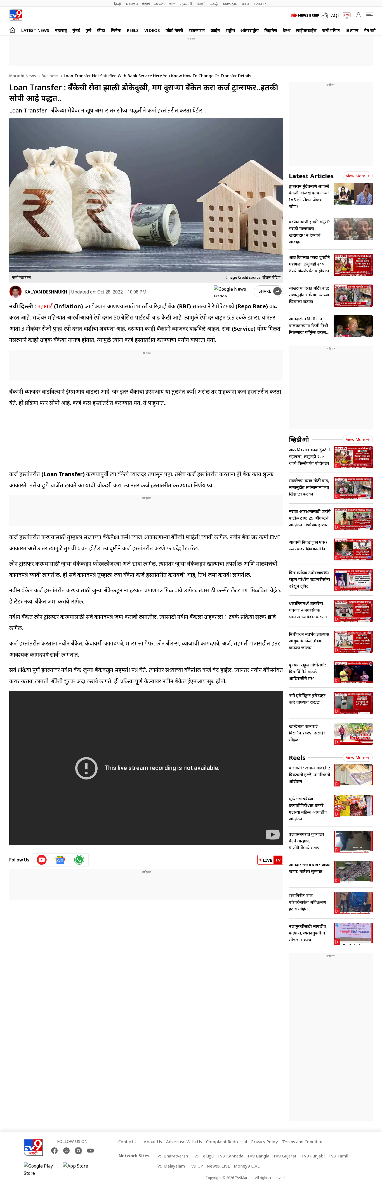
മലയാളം (229, 3)
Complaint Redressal (226, 1141)
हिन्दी (118, 3)
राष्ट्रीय (230, 30)
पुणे (88, 30)
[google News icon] (60, 860)
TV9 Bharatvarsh (171, 1156)
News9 (132, 3)
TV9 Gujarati (285, 1156)
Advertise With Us (184, 1141)
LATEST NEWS (35, 30)
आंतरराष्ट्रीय (249, 30)
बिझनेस (270, 30)
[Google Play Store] (40, 1169)
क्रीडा (101, 30)
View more (355, 176)
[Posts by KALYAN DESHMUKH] (15, 291)
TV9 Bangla (258, 1156)
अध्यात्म (352, 30)
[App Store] (79, 1169)
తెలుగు (159, 3)
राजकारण (197, 30)
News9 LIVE (218, 1166)
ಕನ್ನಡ (146, 3)
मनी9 (245, 3)
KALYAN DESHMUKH (46, 292)
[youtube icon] (41, 860)
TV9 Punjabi (313, 1156)
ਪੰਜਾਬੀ (201, 3)
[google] (232, 291)
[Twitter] (66, 1150)
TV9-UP (259, 3)
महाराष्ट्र (61, 30)
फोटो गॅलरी (174, 30)
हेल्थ (287, 30)
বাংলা (172, 3)
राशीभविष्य (331, 30)
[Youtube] (90, 1150)
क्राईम (215, 30)
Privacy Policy (264, 1141)
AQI (335, 15)
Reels (133, 30)
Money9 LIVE (247, 1166)
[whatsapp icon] (79, 860)
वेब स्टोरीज (373, 30)
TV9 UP (195, 1166)
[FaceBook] (54, 1150)
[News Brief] (305, 15)
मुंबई (76, 30)
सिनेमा (116, 30)
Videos (152, 30)
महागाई (44, 306)
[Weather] (326, 15)
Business (49, 75)
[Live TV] (345, 15)
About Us (153, 1141)
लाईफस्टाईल (306, 30)
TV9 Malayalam (170, 1166)
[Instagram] (78, 1150)
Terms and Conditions (304, 1141)
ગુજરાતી (186, 3)
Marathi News (22, 75)
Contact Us (129, 1141)
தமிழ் (214, 3)
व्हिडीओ (299, 439)
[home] (12, 30)
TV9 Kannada (230, 1156)
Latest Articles (311, 176)
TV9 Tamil (338, 1156)
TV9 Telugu (203, 1156)
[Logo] (15, 15)
